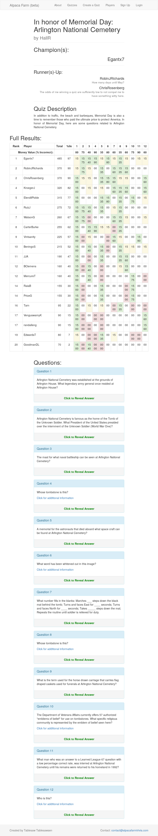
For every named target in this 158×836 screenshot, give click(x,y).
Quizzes (72, 5)
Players (110, 5)
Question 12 (45, 789)
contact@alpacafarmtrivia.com (129, 830)
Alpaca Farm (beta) (24, 4)
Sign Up (125, 5)
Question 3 (44, 448)
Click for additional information (55, 498)
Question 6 (44, 555)
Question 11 (45, 750)
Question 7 (44, 592)
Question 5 (44, 520)
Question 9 (44, 671)
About (57, 5)
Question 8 (44, 634)
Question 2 (44, 410)
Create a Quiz (91, 5)
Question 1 (44, 371)
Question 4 (44, 483)
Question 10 (45, 706)
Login (139, 5)
